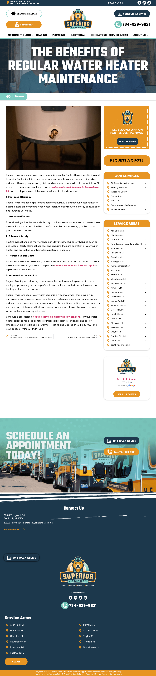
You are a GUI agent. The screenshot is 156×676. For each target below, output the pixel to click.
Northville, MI (117, 314)
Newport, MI (116, 288)
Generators (98, 35)
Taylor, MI (115, 270)
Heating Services (119, 188)
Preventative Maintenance (123, 205)
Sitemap (118, 672)
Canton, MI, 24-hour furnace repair (74, 266)
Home (19, 96)
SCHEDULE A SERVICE (124, 441)
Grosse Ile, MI (117, 310)
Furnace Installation (120, 266)
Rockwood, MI (117, 253)
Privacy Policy (107, 672)
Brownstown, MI (118, 306)
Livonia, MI (115, 341)
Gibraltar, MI (117, 240)
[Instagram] (144, 3)
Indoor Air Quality (119, 192)
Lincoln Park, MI (118, 301)
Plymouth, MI (117, 323)
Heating (41, 35)
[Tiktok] (149, 3)
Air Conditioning (19, 35)
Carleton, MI (116, 292)
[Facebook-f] (139, 3)
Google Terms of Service (105, 674)
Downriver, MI (117, 297)
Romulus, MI (116, 257)
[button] (121, 440)
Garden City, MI (118, 336)
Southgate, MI (117, 262)
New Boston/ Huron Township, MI (126, 244)
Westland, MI (117, 328)
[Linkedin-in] (85, 598)
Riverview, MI (117, 249)
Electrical (78, 35)
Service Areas (118, 35)
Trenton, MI (116, 275)
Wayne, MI (116, 332)
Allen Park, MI (117, 231)
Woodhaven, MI (118, 279)
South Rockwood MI (120, 345)
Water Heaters (118, 210)
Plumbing (58, 35)
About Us (139, 35)
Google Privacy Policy (82, 674)
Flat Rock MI (116, 235)
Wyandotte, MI (118, 284)
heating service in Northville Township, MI (56, 317)
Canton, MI (116, 319)
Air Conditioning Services (122, 183)
